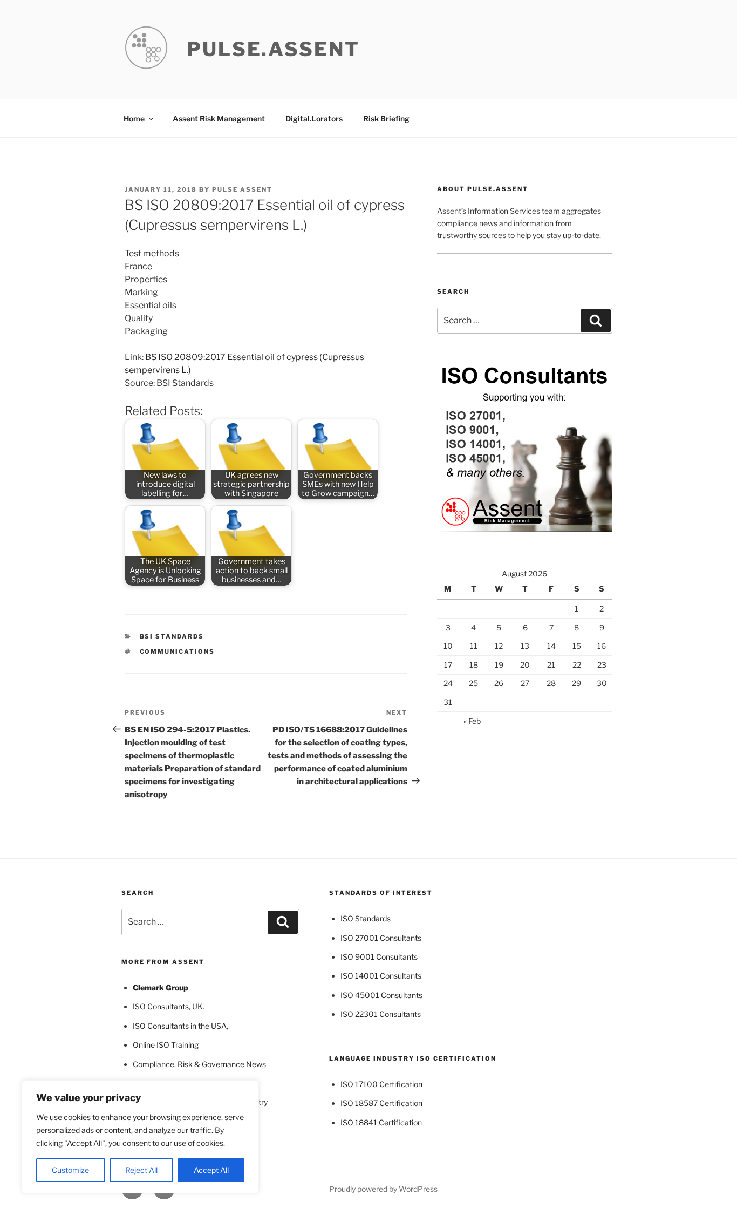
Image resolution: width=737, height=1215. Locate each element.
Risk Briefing (386, 118)
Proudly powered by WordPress (383, 1188)
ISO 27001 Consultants (380, 937)
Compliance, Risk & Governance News (199, 1064)
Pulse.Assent (273, 49)
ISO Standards (365, 918)
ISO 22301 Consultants (380, 1014)
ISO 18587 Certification (381, 1103)
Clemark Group (160, 987)
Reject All (141, 1170)
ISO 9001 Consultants (379, 956)
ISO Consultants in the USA (180, 1025)
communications (177, 651)
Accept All (211, 1170)
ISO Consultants (161, 1006)
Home (134, 118)
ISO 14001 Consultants (380, 975)
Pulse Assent (242, 189)
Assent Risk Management (219, 118)
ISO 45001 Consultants (381, 995)
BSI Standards (172, 636)
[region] (140, 1136)
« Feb (472, 720)
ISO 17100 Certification (381, 1084)
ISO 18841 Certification (381, 1122)
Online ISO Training (166, 1044)
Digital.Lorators (314, 118)
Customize (70, 1170)
